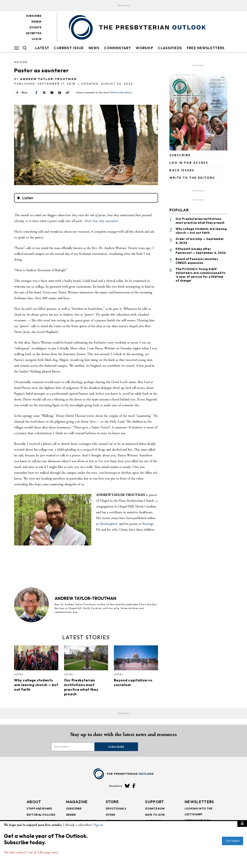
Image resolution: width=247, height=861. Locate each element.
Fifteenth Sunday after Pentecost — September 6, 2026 (201, 251)
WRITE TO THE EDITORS (192, 178)
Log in (36, 39)
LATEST (42, 48)
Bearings (148, 524)
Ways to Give (155, 814)
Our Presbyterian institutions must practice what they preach (81, 687)
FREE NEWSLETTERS (205, 48)
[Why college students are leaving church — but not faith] (36, 659)
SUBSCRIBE (180, 155)
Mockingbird (109, 524)
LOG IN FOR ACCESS (188, 163)
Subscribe (33, 15)
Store (112, 801)
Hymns (110, 814)
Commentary (117, 48)
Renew (36, 21)
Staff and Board (39, 808)
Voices (21, 62)
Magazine (77, 801)
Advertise (33, 33)
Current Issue (69, 48)
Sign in (98, 825)
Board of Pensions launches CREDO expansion (197, 261)
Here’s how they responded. (101, 221)
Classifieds (170, 48)
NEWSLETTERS (199, 801)
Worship (144, 48)
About (34, 801)
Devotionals (116, 808)
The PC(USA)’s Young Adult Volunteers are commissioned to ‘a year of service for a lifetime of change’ (201, 274)
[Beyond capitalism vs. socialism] (136, 659)
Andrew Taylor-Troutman (48, 79)
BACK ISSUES (181, 170)
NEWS (94, 48)
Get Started (232, 841)
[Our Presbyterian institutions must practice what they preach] (86, 659)
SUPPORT (154, 801)
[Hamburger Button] (16, 48)
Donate (35, 27)
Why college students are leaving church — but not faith (36, 685)
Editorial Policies (41, 814)
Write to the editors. (122, 92)
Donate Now (155, 808)
